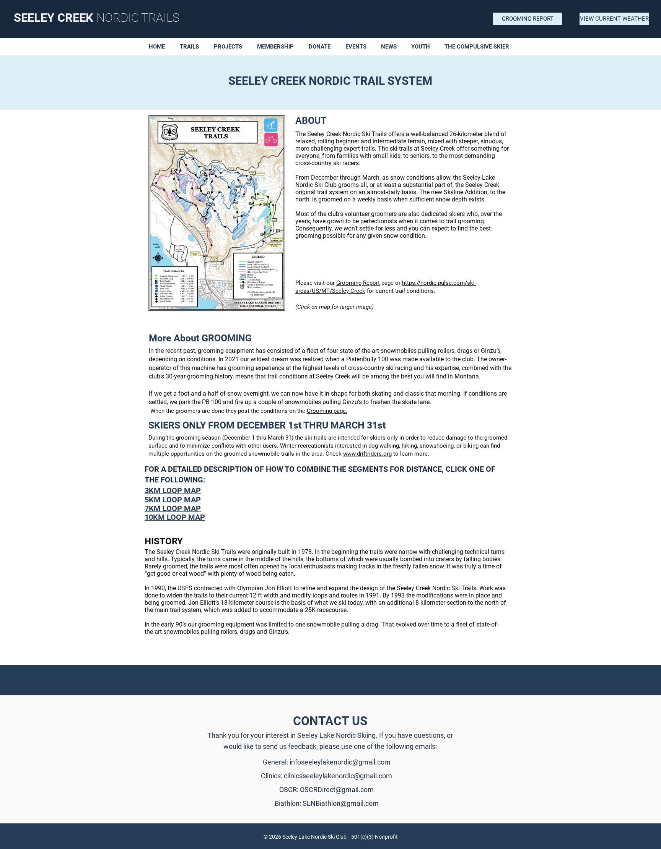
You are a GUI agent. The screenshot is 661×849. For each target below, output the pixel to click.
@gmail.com (354, 790)
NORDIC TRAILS (137, 18)
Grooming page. (327, 410)
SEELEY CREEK (55, 18)
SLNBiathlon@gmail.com (341, 803)
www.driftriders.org (367, 453)
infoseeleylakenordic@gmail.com (340, 762)
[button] (321, 46)
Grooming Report (358, 282)
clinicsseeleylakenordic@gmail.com (338, 776)
